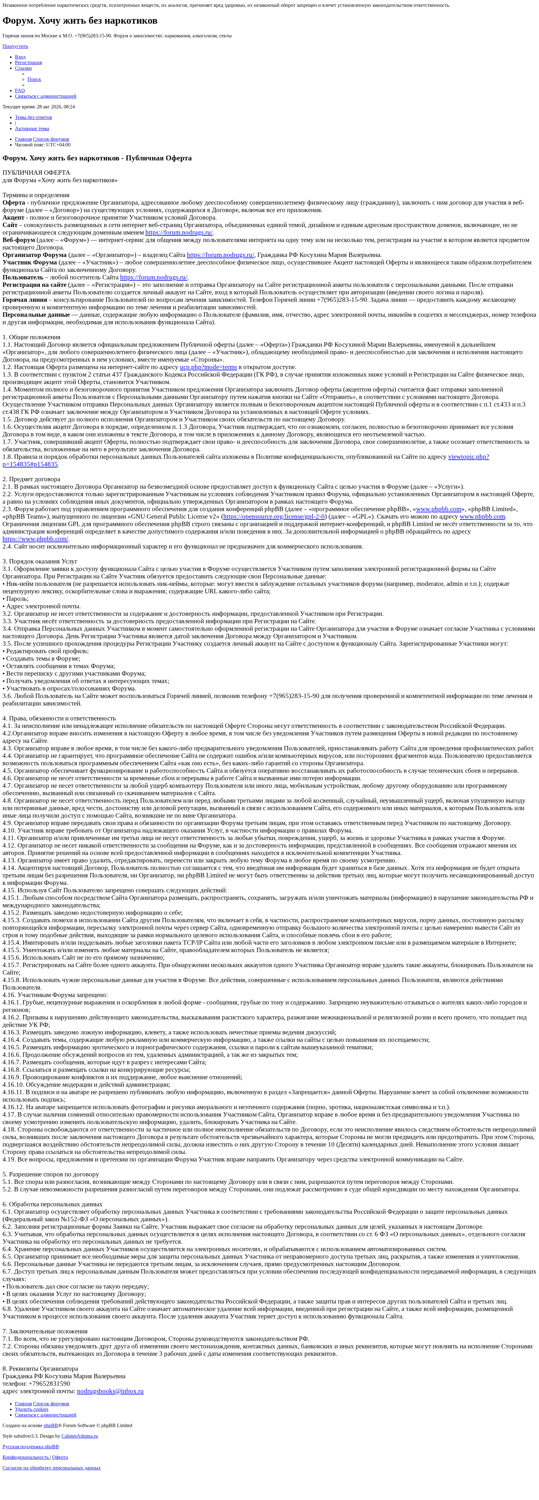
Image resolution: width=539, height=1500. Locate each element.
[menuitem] (20, 56)
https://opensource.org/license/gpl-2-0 (274, 516)
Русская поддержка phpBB (30, 1446)
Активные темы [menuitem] (32, 128)
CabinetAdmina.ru (79, 1436)
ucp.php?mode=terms (208, 366)
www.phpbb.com (438, 508)
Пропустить (15, 46)
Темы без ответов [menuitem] (33, 117)
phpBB (51, 1425)
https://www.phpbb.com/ (35, 538)
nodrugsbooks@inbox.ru (110, 1390)
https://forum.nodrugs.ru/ (179, 232)
